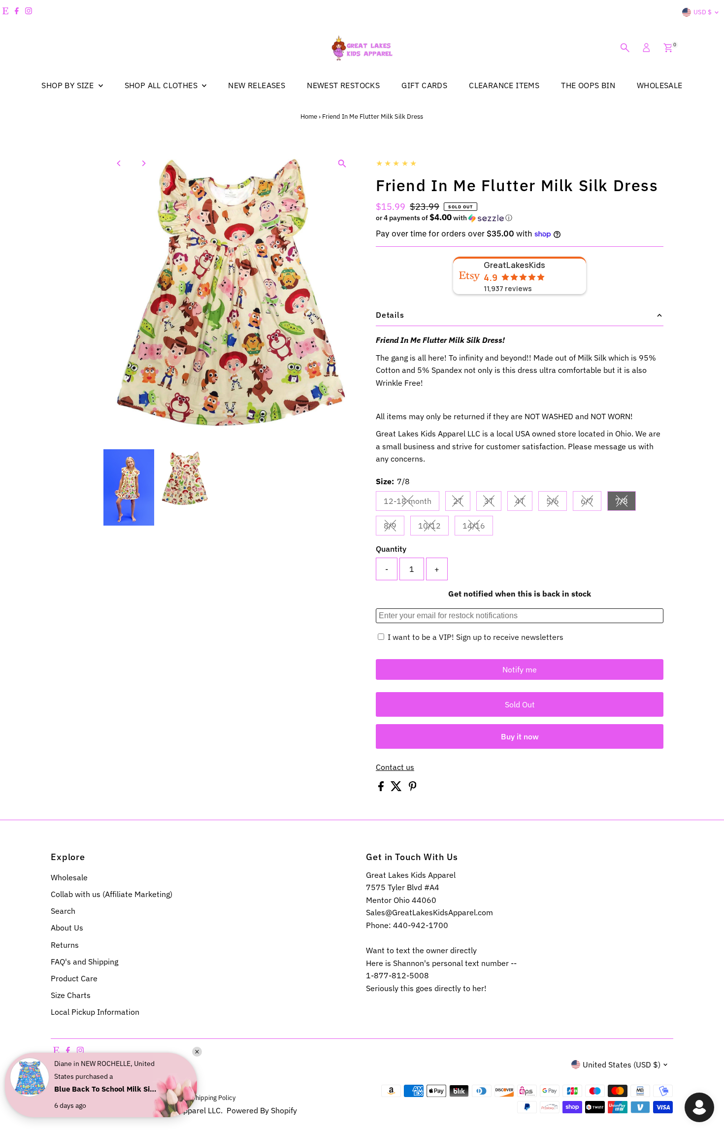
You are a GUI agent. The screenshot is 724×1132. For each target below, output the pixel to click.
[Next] (143, 163)
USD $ (702, 12)
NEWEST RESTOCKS (343, 85)
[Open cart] (668, 47)
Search (63, 911)
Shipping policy (213, 1097)
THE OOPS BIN (588, 85)
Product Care (74, 978)
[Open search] (625, 47)
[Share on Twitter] (397, 788)
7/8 (625, 503)
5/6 (556, 503)
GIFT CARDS (424, 85)
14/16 (477, 527)
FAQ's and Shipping (84, 961)
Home (308, 116)
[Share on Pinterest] (413, 788)
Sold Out (520, 704)
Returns (65, 945)
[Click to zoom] (342, 163)
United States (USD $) (621, 1064)
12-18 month (411, 503)
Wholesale (69, 877)
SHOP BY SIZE (68, 85)
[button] (519, 218)
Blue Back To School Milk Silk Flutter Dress (106, 1089)
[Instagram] (28, 12)
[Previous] (119, 163)
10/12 (433, 527)
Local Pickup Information (95, 1012)
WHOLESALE (660, 85)
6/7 (591, 503)
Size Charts (71, 995)
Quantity (391, 549)
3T (492, 503)
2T (461, 503)
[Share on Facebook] (382, 788)
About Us (67, 927)
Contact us (395, 767)
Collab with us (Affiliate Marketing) (111, 894)
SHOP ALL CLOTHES (162, 85)
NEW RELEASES (256, 85)
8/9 (394, 527)
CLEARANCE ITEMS (504, 85)
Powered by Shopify (262, 1110)
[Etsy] (5, 12)
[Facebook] (16, 12)
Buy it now (520, 736)
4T (523, 503)
